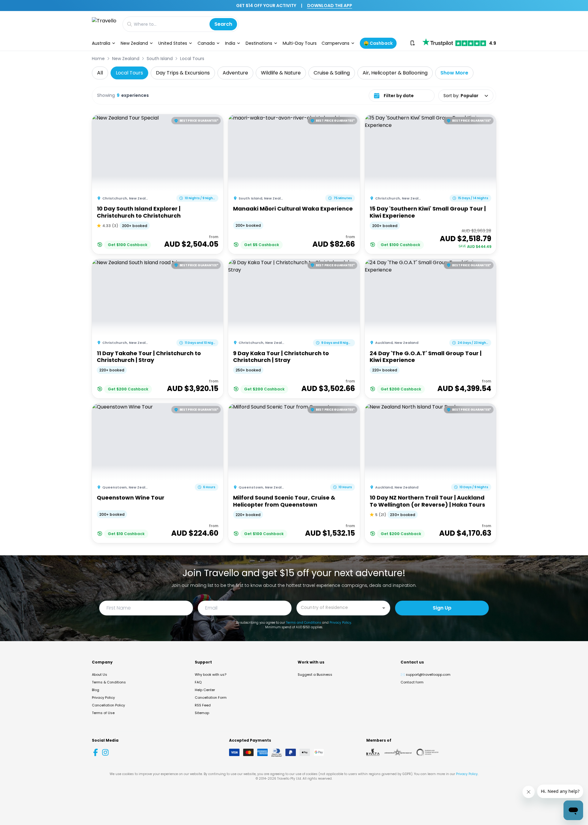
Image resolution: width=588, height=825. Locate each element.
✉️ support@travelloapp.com (425, 674)
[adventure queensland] (398, 752)
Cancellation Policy (108, 705)
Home (98, 58)
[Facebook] (95, 752)
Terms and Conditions (303, 622)
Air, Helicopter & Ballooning (395, 72)
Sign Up (442, 607)
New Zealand (134, 43)
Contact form (412, 682)
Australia (101, 43)
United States (172, 43)
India (230, 43)
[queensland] (428, 752)
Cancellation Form (211, 697)
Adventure (235, 72)
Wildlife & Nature (281, 72)
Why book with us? (210, 674)
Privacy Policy (340, 622)
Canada (206, 43)
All (100, 72)
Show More (454, 72)
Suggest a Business (315, 674)
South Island (160, 58)
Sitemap (202, 712)
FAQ (198, 682)
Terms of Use (103, 712)
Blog (95, 689)
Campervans (335, 43)
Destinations (259, 43)
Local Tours (192, 58)
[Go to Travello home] (104, 24)
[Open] (383, 608)
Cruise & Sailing (332, 72)
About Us (99, 674)
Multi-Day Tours (300, 43)
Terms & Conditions (109, 682)
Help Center (205, 689)
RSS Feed (203, 705)
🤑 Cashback (378, 43)
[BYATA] (372, 752)
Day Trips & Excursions (183, 72)
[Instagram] (105, 752)
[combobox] (338, 607)
